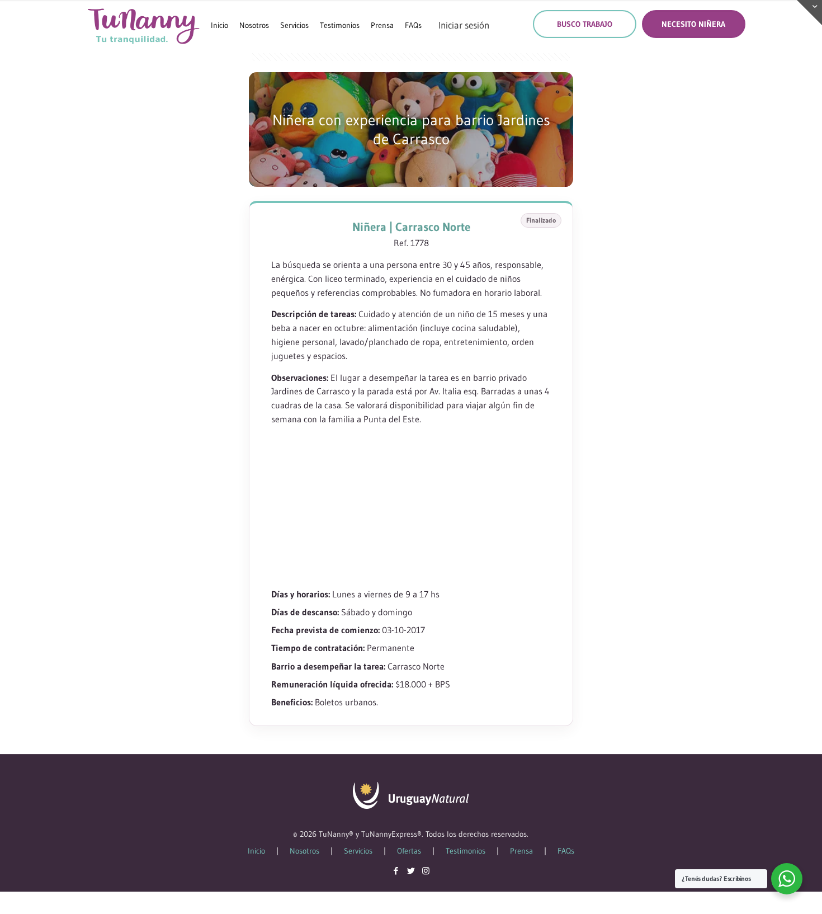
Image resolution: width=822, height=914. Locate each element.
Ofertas (409, 851)
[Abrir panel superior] (809, 12)
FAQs (566, 851)
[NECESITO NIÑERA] (693, 24)
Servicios (358, 851)
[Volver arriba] (768, 891)
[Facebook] (395, 870)
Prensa (521, 851)
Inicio (256, 851)
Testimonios (465, 851)
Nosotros (304, 851)
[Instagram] (426, 870)
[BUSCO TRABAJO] (584, 24)
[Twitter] (411, 870)
